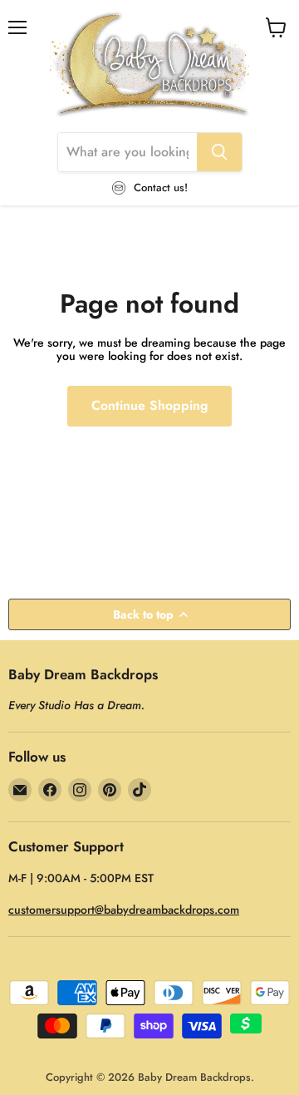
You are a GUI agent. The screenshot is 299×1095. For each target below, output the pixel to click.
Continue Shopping (149, 405)
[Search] (219, 152)
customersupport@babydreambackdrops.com (123, 909)
